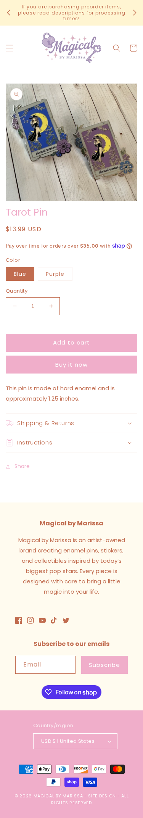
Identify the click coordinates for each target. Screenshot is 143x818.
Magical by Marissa (58, 796)
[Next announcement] (134, 12)
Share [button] (22, 466)
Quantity (16, 291)
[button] (9, 48)
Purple (55, 274)
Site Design (102, 796)
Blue (20, 274)
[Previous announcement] (8, 12)
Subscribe (104, 665)
